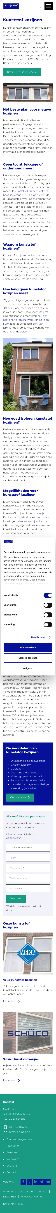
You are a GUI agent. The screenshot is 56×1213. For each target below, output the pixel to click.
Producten (13, 1146)
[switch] (48, 605)
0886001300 (13, 838)
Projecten (12, 1152)
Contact (11, 1172)
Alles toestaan (28, 647)
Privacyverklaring (31, 1196)
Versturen (16, 898)
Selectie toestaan (28, 658)
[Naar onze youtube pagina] (48, 1182)
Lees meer (10, 1001)
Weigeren (28, 668)
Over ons (12, 1165)
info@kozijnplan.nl (19, 1132)
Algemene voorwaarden (18, 1191)
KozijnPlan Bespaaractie (22, 72)
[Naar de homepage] (11, 5)
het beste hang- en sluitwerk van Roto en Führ (26, 320)
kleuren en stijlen (28, 521)
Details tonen (38, 637)
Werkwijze (13, 1159)
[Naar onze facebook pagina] (23, 1182)
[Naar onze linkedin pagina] (36, 1182)
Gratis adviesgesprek (19, 1139)
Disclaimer (9, 1196)
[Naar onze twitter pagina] (42, 1182)
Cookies (42, 1191)
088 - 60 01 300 (17, 1127)
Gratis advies (18, 797)
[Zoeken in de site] (39, 6)
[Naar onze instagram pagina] (29, 1182)
